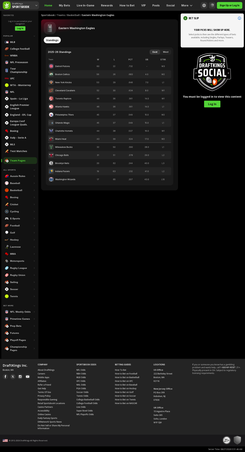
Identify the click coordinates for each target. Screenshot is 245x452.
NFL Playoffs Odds (85, 414)
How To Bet (120, 370)
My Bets (64, 5)
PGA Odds (81, 388)
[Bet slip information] (239, 18)
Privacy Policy (44, 395)
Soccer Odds (82, 392)
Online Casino (44, 414)
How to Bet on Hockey (125, 388)
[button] (212, 18)
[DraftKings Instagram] (20, 376)
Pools (156, 5)
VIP (143, 5)
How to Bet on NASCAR (126, 403)
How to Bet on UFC (124, 381)
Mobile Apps (43, 377)
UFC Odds (81, 381)
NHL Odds (81, 384)
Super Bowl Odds (84, 410)
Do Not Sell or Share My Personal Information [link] (54, 427)
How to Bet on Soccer (125, 395)
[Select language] (204, 5)
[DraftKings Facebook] (5, 376)
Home (48, 5)
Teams (61, 15)
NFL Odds (81, 370)
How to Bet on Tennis (125, 399)
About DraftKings (46, 370)
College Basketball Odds (88, 399)
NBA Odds (81, 373)
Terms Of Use (44, 392)
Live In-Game (85, 5)
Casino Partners (45, 407)
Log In (20, 28)
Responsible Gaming (47, 399)
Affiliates (42, 381)
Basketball (73, 15)
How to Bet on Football (126, 373)
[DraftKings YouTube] (27, 376)
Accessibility (43, 410)
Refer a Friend (44, 384)
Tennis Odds (82, 395)
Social (170, 5)
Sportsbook (48, 15)
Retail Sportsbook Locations (51, 403)
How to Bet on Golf (124, 392)
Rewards (107, 5)
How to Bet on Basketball (127, 377)
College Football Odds (87, 403)
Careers (41, 373)
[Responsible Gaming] (212, 5)
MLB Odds (81, 377)
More (184, 5)
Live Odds (81, 407)
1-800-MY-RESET (227, 367)
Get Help (42, 388)
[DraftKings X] (12, 376)
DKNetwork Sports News (50, 421)
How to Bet (127, 5)
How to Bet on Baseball (126, 384)
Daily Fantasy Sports (47, 418)
